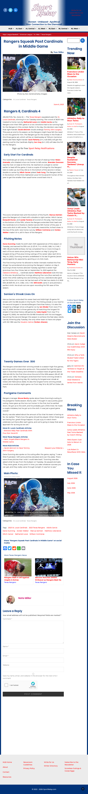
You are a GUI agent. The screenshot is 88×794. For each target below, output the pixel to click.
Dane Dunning (9, 531)
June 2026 (71, 488)
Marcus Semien (55, 215)
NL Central (63, 29)
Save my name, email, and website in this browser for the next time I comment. (30, 677)
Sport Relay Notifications (41, 148)
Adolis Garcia (52, 528)
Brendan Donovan (56, 162)
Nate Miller (59, 52)
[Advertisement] (33, 196)
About (5, 767)
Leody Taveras (26, 220)
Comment (7, 619)
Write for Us (76, 10)
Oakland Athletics (10, 273)
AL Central (30, 29)
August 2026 (72, 478)
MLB (10, 29)
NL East (52, 29)
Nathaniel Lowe (21, 534)
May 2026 (71, 493)
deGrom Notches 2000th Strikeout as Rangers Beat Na (17, 578)
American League (26, 34)
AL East (19, 29)
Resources (7, 777)
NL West (74, 29)
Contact (6, 772)
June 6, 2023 (59, 104)
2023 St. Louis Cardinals (17, 528)
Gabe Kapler (41, 312)
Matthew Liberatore (53, 531)
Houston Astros (27, 322)
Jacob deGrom (24, 130)
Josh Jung (41, 172)
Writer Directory (51, 766)
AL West (41, 29)
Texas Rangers (46, 34)
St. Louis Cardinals (19, 99)
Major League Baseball (10, 34)
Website (6, 665)
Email (5, 656)
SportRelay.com (49, 789)
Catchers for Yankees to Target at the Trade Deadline (75, 369)
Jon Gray (37, 142)
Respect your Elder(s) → (54, 448)
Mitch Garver (8, 534)
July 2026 (71, 483)
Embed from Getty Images (12, 476)
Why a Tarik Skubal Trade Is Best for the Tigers (75, 358)
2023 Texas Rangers (37, 528)
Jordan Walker (23, 531)
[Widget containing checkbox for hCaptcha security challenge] (20, 685)
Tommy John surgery (53, 130)
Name (6, 646)
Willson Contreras (43, 230)
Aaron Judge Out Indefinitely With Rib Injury (76, 347)
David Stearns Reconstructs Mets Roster (76, 336)
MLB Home (7, 762)
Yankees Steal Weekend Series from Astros (74, 380)
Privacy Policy (29, 768)
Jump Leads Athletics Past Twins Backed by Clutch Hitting (76, 432)
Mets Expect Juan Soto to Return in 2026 (74, 442)
